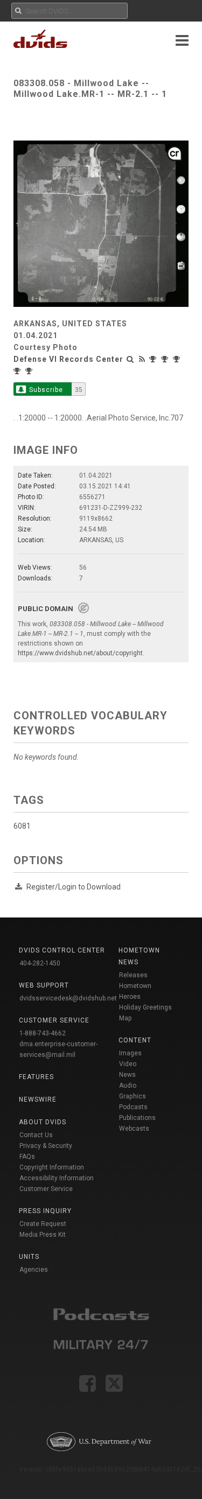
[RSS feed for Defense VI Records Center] (142, 359)
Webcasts (134, 1128)
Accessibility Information (56, 1178)
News (127, 1074)
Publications (137, 1118)
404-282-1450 (39, 963)
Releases (133, 975)
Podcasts (133, 1107)
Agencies (33, 1269)
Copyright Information (51, 1167)
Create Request (42, 1224)
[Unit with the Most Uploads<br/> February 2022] (178, 359)
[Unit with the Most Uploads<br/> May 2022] (154, 359)
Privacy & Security (45, 1146)
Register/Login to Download (73, 886)
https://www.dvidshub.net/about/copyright (80, 653)
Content (135, 1040)
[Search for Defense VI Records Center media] (130, 359)
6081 (22, 826)
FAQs (27, 1156)
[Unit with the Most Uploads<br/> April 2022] (166, 359)
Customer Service (46, 1189)
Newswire (38, 1099)
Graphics (132, 1096)
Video (127, 1064)
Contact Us (36, 1135)
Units (29, 1256)
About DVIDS (42, 1122)
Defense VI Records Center (68, 359)
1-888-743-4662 (42, 1033)
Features (36, 1077)
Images (130, 1053)
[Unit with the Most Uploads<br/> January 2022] (18, 371)
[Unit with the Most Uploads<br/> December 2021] (30, 371)
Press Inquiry (45, 1211)
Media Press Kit (42, 1234)
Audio (127, 1085)
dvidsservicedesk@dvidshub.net (68, 998)
